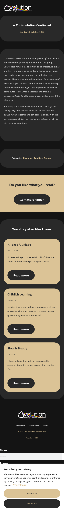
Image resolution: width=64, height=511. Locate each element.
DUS (36, 438)
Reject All (32, 503)
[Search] (63, 456)
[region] (32, 487)
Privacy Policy (19, 484)
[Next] (46, 132)
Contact (45, 425)
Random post (20, 425)
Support (48, 158)
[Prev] (18, 132)
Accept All (32, 493)
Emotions (38, 158)
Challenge (28, 158)
